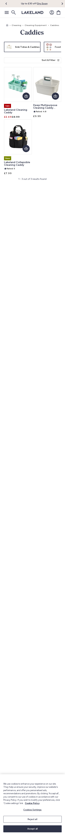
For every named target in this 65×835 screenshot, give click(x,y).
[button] (8, 3)
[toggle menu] (6, 12)
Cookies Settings (32, 810)
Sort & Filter (48, 60)
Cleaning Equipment (36, 25)
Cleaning (16, 25)
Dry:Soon (42, 3)
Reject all (32, 819)
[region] (32, 804)
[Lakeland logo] (32, 12)
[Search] (13, 12)
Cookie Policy (32, 803)
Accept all (32, 829)
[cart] (58, 12)
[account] (51, 12)
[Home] (7, 25)
